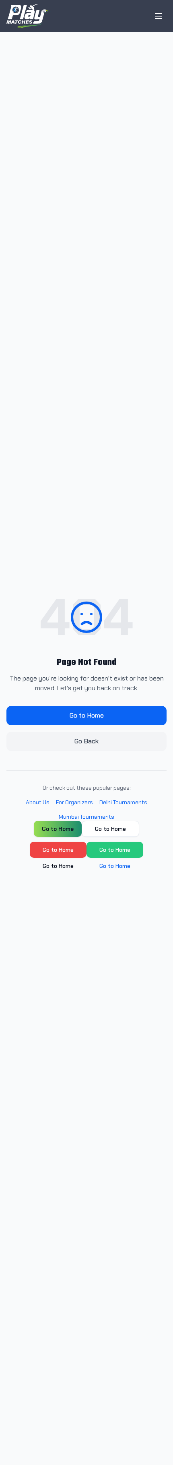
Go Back (86, 741)
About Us (37, 802)
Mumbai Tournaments (86, 816)
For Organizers (74, 802)
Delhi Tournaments (123, 802)
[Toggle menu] (158, 16)
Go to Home (87, 715)
